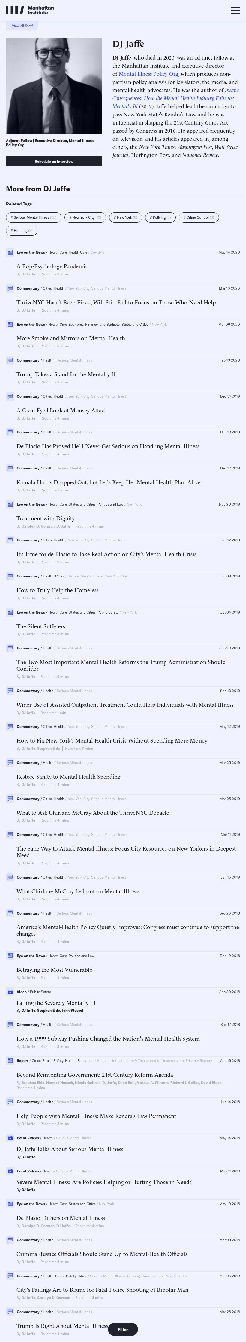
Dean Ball (126, 1082)
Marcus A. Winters (152, 1082)
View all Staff (22, 25)
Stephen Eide (48, 748)
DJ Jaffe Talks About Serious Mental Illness (69, 1148)
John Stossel (72, 1010)
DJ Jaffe (28, 274)
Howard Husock (59, 1082)
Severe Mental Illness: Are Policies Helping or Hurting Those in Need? (104, 1181)
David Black (211, 1082)
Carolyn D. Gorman (38, 526)
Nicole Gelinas (87, 1082)
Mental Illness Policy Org (148, 73)
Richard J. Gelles (184, 1082)
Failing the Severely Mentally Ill (56, 1002)
